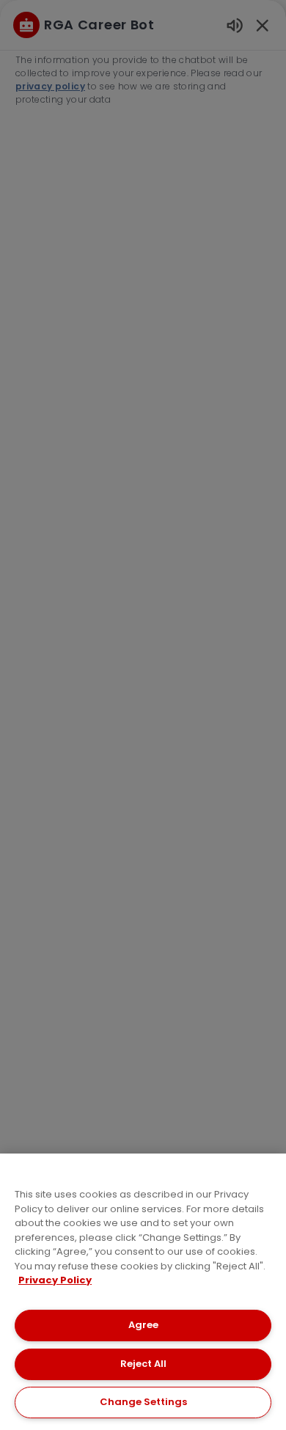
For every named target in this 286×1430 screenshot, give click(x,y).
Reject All (143, 1364)
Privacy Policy (55, 1280)
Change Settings (143, 1402)
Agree (143, 1325)
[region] (143, 1292)
